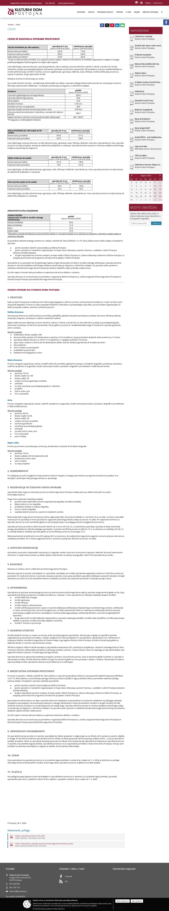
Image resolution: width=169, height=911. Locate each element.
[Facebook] (166, 22)
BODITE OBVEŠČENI (143, 208)
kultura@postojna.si (66, 3)
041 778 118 (14, 887)
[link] (102, 25)
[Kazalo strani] (141, 2)
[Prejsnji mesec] (132, 175)
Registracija (157, 3)
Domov (11, 24)
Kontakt (10, 868)
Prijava (148, 3)
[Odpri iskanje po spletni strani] (162, 12)
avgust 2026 (146, 175)
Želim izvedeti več (123, 901)
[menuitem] (81, 12)
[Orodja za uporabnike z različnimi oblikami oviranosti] (136, 2)
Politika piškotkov (59, 909)
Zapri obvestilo (137, 901)
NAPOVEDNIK (139, 31)
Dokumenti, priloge (18, 830)
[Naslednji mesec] (160, 175)
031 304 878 (50, 3)
